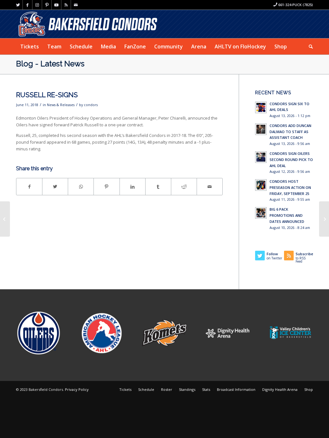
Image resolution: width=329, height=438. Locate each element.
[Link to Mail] (76, 5)
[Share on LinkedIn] (132, 186)
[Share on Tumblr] (158, 186)
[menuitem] (29, 46)
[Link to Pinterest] (46, 5)
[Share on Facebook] (29, 186)
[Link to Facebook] (27, 5)
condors (91, 105)
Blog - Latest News (50, 63)
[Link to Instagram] (37, 5)
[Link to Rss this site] (66, 5)
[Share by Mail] (209, 186)
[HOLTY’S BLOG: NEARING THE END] (5, 219)
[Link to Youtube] (56, 5)
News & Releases (61, 105)
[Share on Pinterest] (106, 186)
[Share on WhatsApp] (80, 186)
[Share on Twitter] (55, 186)
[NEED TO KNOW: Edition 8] (324, 219)
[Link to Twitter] (17, 5)
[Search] (309, 46)
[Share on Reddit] (184, 186)
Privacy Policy (77, 389)
